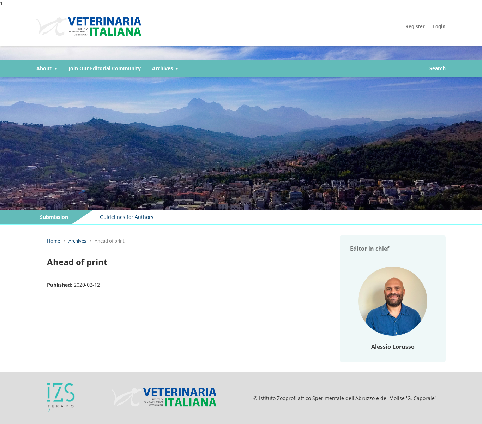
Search (437, 68)
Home (53, 241)
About (44, 68)
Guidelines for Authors (126, 217)
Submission (54, 217)
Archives (163, 68)
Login (439, 26)
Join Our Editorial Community (104, 68)
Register (415, 26)
